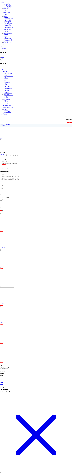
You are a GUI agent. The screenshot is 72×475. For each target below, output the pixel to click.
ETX (5, 11)
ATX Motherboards (6, 90)
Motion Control (6, 34)
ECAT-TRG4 (2, 341)
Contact (2, 46)
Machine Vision (6, 103)
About (2, 1)
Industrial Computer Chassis (7, 25)
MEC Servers (6, 37)
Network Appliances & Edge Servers (7, 105)
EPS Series (1, 229)
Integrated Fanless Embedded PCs (8, 27)
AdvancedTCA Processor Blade (8, 73)
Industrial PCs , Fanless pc (6, 94)
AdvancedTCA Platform (7, 4)
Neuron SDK (6, 41)
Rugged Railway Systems (7, 43)
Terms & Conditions (4, 48)
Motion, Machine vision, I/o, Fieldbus (7, 33)
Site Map (3, 47)
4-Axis (2, 126)
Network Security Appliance (7, 38)
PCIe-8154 (1, 360)
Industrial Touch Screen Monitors (8, 39)
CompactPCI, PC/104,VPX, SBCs (7, 5)
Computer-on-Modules (5, 8)
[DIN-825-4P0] (7, 301)
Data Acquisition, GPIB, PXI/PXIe (7, 12)
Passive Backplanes (6, 92)
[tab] (36, 166)
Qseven (5, 79)
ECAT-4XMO (2, 266)
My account (3, 60)
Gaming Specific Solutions (7, 98)
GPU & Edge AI (5, 16)
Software (3, 44)
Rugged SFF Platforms (7, 111)
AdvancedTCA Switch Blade (7, 3)
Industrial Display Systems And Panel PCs (8, 107)
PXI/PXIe (5, 84)
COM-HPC (5, 77)
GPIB (5, 15)
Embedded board (6, 22)
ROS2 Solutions (5, 109)
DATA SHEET (4, 164)
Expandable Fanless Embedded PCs (8, 26)
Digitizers (5, 14)
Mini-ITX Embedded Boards (7, 21)
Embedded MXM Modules (7, 19)
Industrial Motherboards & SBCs (7, 20)
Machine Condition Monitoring (8, 81)
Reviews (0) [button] (1, 181)
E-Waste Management (4, 45)
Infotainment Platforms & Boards (7, 29)
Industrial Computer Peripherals (8, 24)
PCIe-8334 (1, 322)
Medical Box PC (6, 32)
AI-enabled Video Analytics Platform (8, 88)
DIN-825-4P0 (2, 303)
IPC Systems (6, 96)
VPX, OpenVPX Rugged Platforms (8, 7)
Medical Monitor (6, 101)
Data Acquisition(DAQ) (7, 82)
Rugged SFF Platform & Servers (7, 42)
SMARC (5, 10)
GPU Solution (6, 17)
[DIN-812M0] (7, 282)
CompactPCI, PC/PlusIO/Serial (8, 6)
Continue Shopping (69, 122)
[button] (71, 117)
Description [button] (1, 166)
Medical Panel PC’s (6, 31)
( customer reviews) (2, 154)
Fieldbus (5, 36)
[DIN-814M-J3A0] (7, 245)
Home (2, 69)
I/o (4, 35)
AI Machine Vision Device (7, 86)
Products (3, 2)
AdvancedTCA (5, 71)
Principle (3, 113)
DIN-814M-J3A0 (2, 247)
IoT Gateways (6, 28)
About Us (2, 380)
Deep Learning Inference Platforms (8, 18)
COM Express (6, 9)
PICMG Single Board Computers (8, 23)
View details (1, 150)
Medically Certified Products (6, 99)
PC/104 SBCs (6, 75)
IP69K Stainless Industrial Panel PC (8, 40)
